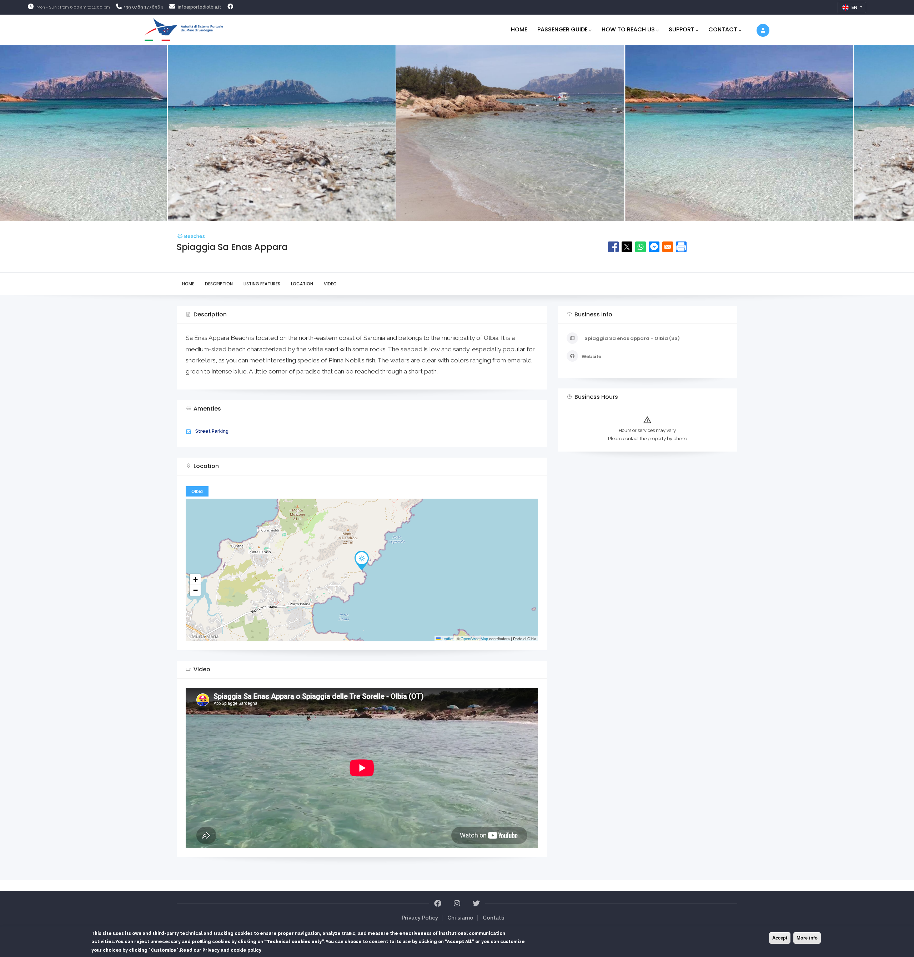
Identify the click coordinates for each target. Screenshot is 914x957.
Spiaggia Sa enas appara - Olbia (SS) (632, 338)
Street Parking (211, 431)
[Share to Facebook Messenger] (654, 246)
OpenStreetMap (474, 638)
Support (681, 29)
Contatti (493, 918)
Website (591, 356)
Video (330, 284)
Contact (722, 29)
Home (519, 29)
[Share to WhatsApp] (640, 246)
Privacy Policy (420, 918)
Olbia (197, 491)
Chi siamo (460, 918)
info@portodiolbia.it (199, 7)
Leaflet (447, 638)
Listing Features (261, 284)
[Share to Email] (667, 246)
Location (302, 284)
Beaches (194, 236)
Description (219, 284)
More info (807, 938)
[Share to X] (627, 246)
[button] (361, 560)
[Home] (184, 28)
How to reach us (628, 29)
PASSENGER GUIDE (562, 29)
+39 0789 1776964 (143, 7)
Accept (779, 938)
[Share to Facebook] (613, 246)
